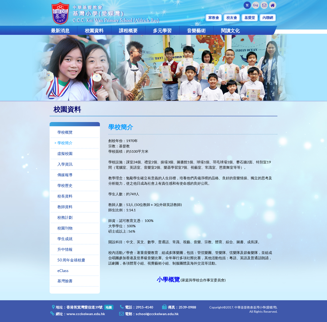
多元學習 (162, 30)
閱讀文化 (230, 30)
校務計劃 (65, 217)
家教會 (213, 17)
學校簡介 (65, 142)
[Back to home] (272, 5)
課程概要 (128, 30)
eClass (63, 270)
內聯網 (267, 17)
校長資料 (65, 196)
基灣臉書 (65, 281)
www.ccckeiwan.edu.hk (86, 314)
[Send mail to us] (264, 5)
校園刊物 (65, 228)
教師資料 (65, 206)
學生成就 (65, 238)
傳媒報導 (65, 174)
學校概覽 (65, 132)
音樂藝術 (196, 30)
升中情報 (65, 249)
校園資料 (94, 30)
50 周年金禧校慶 (71, 260)
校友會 (231, 17)
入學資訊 (65, 164)
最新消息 (60, 30)
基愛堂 (249, 17)
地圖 (109, 307)
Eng (255, 5)
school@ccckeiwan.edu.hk (157, 314)
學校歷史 (65, 185)
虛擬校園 (65, 153)
